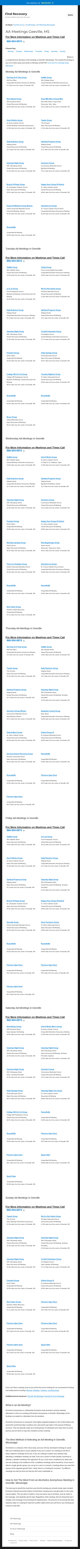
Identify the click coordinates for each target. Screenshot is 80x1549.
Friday (46, 51)
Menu (70, 15)
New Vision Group (14, 607)
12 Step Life (68, 1540)
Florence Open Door (49, 775)
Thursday (38, 51)
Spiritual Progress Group (51, 142)
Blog (12, 1534)
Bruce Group (12, 417)
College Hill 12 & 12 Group (17, 374)
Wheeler (29, 1390)
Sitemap (42, 1540)
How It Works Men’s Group (51, 1026)
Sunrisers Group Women (16, 711)
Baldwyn (36, 1390)
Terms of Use (33, 1540)
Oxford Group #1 (47, 732)
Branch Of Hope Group (16, 184)
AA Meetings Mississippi (46, 25)
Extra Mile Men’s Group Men (52, 99)
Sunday (62, 51)
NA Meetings (15, 1524)
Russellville (11, 227)
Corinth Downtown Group (51, 331)
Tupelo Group (46, 120)
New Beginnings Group (50, 543)
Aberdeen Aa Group (49, 206)
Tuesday (19, 51)
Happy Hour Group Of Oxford (52, 184)
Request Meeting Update (54, 1540)
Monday (11, 51)
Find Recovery (16, 14)
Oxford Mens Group (14, 732)
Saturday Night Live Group (51, 1091)
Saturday (54, 51)
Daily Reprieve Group (15, 142)
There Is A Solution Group (17, 564)
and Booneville (53, 1390)
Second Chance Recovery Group (20, 754)
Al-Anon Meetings (17, 1529)
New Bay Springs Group (16, 543)
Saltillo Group (46, 77)
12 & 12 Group (12, 289)
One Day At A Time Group (17, 77)
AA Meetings (30, 25)
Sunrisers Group (47, 163)
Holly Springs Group (49, 353)
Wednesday (28, 51)
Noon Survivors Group (50, 922)
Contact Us (13, 1543)
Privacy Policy (23, 1540)
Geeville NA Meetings (35, 1396)
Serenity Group (13, 922)
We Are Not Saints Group (51, 289)
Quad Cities (45, 1155)
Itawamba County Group (50, 711)
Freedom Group (13, 353)
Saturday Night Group (15, 163)
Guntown (44, 1390)
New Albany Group (14, 99)
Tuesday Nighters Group (50, 374)
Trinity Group (46, 267)
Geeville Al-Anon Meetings (54, 1396)
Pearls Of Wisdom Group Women (20, 206)
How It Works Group (14, 120)
